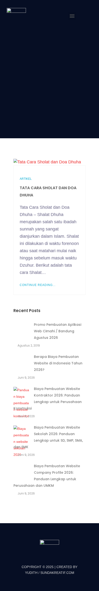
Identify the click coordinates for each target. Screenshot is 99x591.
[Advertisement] (49, 82)
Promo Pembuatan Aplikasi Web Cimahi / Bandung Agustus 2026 (57, 331)
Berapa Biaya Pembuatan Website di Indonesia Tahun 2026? (58, 363)
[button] (72, 16)
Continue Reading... (38, 285)
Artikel (26, 179)
